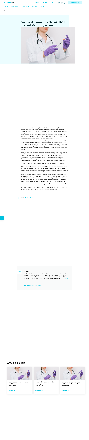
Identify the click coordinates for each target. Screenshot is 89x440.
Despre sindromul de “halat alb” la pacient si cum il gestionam (18, 384)
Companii (45, 2)
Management (34, 6)
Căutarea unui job (14, 6)
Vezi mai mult (12, 390)
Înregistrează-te (75, 2)
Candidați (37, 2)
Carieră (6, 6)
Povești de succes (25, 6)
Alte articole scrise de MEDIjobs (32, 285)
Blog (52, 2)
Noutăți (42, 6)
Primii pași (31, 197)
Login (84, 3)
